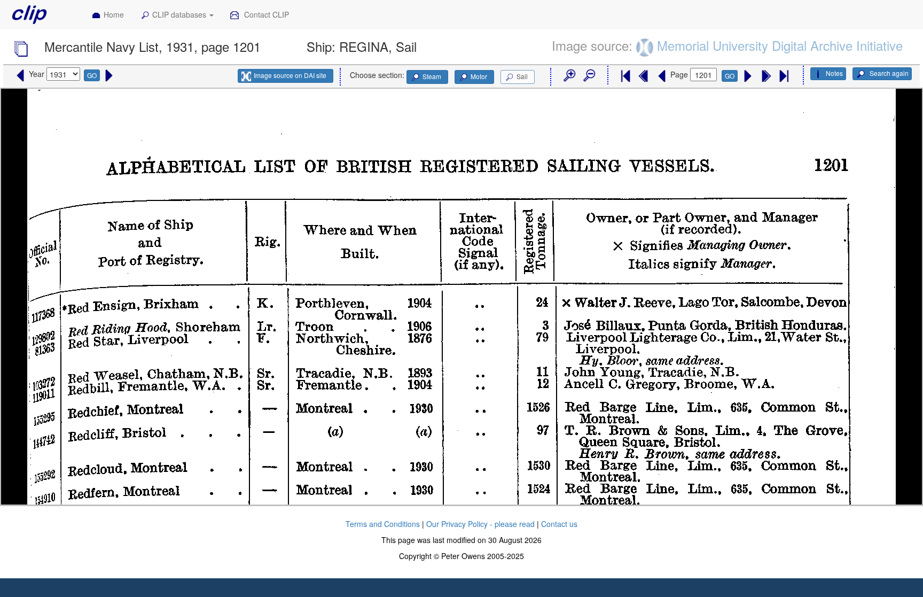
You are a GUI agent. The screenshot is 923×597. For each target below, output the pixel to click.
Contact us (559, 523)
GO (92, 75)
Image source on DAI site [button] (290, 75)
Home (114, 14)
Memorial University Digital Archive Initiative (780, 45)
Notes (834, 72)
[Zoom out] (589, 76)
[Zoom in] (569, 76)
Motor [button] (479, 76)
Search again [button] (888, 72)
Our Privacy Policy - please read (480, 523)
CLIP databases (180, 14)
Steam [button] (432, 76)
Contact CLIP (265, 14)
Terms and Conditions (383, 523)
